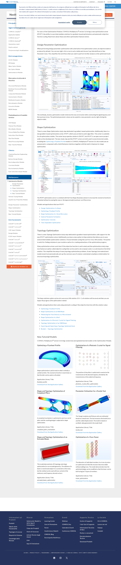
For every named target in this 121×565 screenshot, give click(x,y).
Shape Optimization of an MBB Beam (52, 311)
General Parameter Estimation (50, 217)
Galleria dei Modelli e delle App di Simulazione (34, 523)
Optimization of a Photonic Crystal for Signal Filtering (58, 320)
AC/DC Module (13, 60)
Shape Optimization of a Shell (50, 317)
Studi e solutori (13, 47)
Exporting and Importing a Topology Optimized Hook (58, 326)
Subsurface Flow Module (16, 135)
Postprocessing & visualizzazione (18, 50)
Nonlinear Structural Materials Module (18, 89)
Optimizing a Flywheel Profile (55, 141)
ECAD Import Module (15, 236)
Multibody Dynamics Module (17, 100)
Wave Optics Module (15, 66)
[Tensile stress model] (94, 404)
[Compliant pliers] (55, 405)
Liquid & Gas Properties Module (18, 199)
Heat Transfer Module (15, 144)
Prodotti (11, 523)
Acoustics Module (14, 106)
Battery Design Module (15, 159)
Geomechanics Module (15, 97)
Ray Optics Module (14, 69)
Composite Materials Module (17, 94)
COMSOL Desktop (15, 41)
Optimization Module (15, 181)
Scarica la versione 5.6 (20, 266)
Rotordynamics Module (15, 103)
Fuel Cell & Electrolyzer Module (18, 171)
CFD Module (12, 123)
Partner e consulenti (86, 533)
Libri (28, 540)
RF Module (12, 63)
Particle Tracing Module (16, 196)
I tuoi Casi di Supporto (87, 524)
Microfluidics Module (15, 129)
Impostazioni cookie (64, 22)
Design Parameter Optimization (17, 184)
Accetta (79, 22)
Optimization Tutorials (48, 220)
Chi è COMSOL (102, 521)
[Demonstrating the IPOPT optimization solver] (74, 172)
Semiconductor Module (15, 72)
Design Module (13, 233)
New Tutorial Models (18, 193)
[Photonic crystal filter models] (94, 360)
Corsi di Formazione (50, 524)
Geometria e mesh (14, 44)
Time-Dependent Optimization (50, 222)
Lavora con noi (102, 524)
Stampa (100, 528)
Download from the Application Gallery (50, 384)
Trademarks (45, 552)
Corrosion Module (14, 165)
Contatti (100, 531)
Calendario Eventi (68, 528)
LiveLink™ (15, 223)
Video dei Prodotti (33, 528)
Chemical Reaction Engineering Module (18, 155)
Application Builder (14, 35)
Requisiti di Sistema (15, 535)
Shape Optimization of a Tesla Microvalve (54, 214)
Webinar (65, 521)
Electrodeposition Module (16, 162)
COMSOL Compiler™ (15, 31)
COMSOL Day (66, 524)
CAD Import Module (15, 230)
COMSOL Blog (49, 534)
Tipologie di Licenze (15, 532)
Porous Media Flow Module (17, 132)
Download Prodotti (86, 542)
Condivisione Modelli (51, 531)
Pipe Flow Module (14, 138)
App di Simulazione (33, 544)
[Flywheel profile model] (55, 358)
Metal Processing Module (16, 141)
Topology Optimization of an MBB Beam (54, 323)
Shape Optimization (18, 188)
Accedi (110, 2)
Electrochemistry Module (16, 168)
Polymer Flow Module (15, 126)
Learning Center (107, 6)
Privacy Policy (34, 552)
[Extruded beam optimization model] (55, 451)
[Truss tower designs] (94, 450)
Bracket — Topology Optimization (52, 329)
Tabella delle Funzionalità (13, 528)
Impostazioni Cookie (58, 552)
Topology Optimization (19, 191)
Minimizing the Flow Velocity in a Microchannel (56, 314)
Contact (92, 2)
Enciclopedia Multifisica (52, 538)
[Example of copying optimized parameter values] (74, 84)
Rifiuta (95, 22)
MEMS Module (13, 109)
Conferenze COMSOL (69, 531)
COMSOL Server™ (14, 38)
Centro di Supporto (80, 2)
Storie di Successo (33, 532)
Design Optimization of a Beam (51, 208)
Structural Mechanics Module (17, 86)
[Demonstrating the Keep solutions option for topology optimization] (74, 277)
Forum (46, 528)
